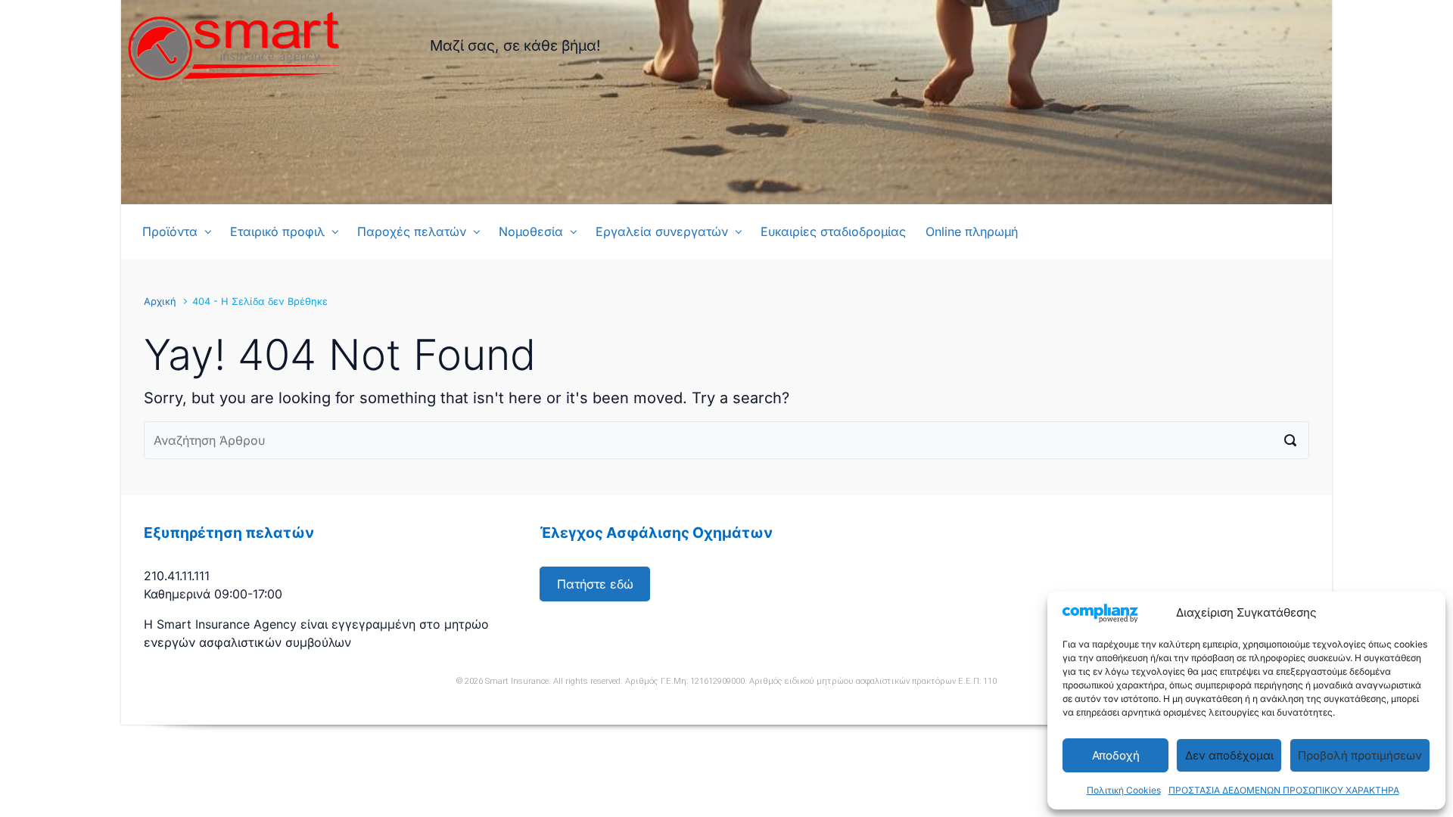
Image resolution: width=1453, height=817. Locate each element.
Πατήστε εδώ (595, 584)
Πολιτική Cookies (1124, 790)
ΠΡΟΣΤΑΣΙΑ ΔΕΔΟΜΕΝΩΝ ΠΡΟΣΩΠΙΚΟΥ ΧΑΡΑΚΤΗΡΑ (1283, 790)
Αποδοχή (1116, 755)
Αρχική (160, 301)
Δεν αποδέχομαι (1229, 755)
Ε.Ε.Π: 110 (977, 681)
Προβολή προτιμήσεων (1360, 755)
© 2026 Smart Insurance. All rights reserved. (539, 681)
